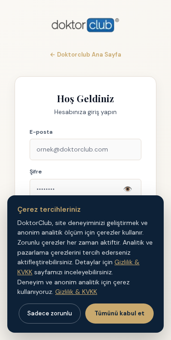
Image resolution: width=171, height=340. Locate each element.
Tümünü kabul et (119, 313)
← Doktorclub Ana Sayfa (85, 54)
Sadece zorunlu (49, 313)
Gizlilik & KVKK (76, 292)
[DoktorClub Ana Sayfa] (85, 25)
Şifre (36, 171)
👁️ (127, 189)
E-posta (41, 132)
